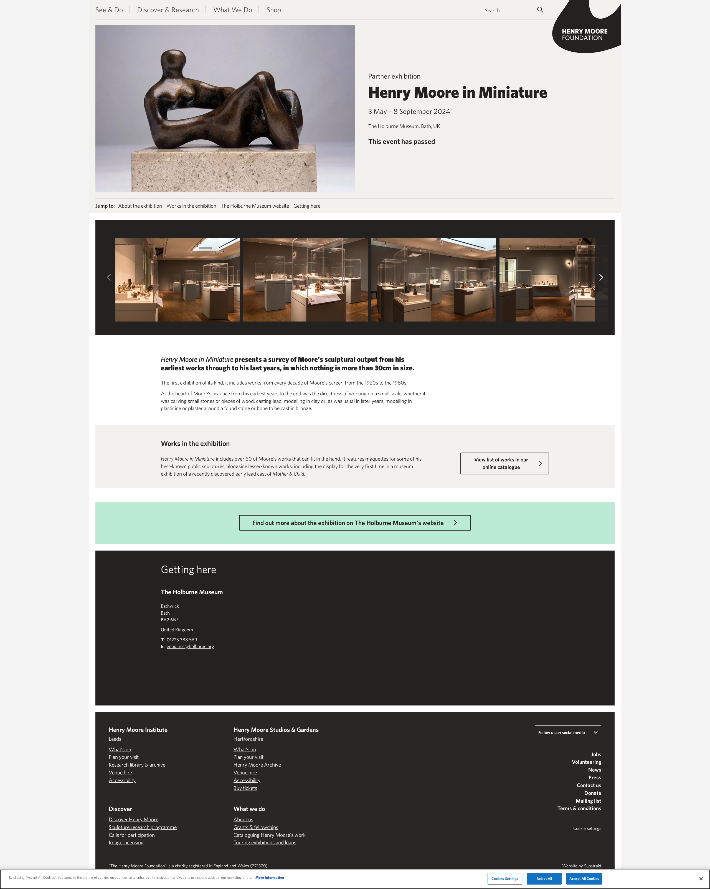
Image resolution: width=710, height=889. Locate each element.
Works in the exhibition (191, 206)
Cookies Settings (504, 879)
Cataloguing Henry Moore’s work (270, 835)
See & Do (109, 9)
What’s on (120, 749)
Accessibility (122, 780)
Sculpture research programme (143, 827)
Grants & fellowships (256, 827)
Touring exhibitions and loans (265, 842)
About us (243, 819)
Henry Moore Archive (257, 765)
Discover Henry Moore (133, 819)
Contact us (589, 785)
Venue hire (120, 772)
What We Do (232, 9)
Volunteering (586, 762)
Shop (274, 9)
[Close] (701, 879)
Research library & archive (137, 765)
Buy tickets (245, 788)
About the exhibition (140, 206)
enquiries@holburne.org (190, 646)
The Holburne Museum (192, 592)
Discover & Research (168, 9)
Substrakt (592, 865)
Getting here (306, 206)
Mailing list (588, 801)
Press (595, 777)
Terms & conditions (579, 808)
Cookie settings (587, 828)
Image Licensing (126, 842)
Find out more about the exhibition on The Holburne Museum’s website (348, 522)
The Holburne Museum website (255, 206)
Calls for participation (132, 835)
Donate (592, 793)
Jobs (596, 754)
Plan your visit (124, 757)
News (594, 770)
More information (269, 877)
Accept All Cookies (584, 879)
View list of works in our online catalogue (501, 463)
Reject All (544, 879)
